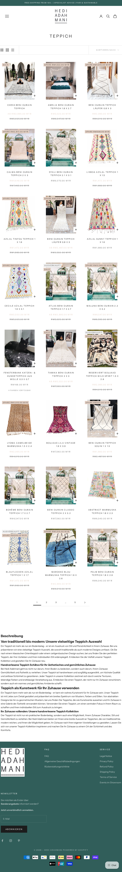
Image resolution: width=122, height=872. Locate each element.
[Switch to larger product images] (1, 50)
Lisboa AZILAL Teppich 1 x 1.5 (102, 173)
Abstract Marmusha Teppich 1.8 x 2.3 (102, 511)
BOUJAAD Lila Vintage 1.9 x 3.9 (61, 444)
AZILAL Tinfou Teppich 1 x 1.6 (20, 240)
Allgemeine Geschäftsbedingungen (62, 761)
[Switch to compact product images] (12, 50)
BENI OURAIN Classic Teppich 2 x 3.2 (61, 511)
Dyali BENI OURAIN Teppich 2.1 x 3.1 (61, 173)
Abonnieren (14, 829)
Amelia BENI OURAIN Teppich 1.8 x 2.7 (61, 106)
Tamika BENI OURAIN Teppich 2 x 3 (61, 374)
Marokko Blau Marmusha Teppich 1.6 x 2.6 (61, 575)
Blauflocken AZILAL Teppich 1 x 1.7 (19, 573)
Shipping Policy (107, 771)
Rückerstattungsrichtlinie (56, 766)
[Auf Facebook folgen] (2, 840)
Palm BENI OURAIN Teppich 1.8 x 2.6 (102, 573)
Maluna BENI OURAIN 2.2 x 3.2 (102, 307)
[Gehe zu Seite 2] (85, 602)
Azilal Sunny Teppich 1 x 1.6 (102, 240)
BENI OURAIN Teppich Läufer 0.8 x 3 (102, 106)
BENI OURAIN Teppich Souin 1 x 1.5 (102, 444)
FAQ (46, 756)
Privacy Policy (106, 761)
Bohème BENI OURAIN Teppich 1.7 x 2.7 (19, 511)
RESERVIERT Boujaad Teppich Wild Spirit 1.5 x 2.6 (102, 376)
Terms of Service (108, 777)
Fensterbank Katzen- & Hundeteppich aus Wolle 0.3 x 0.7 (20, 376)
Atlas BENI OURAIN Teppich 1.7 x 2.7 (61, 307)
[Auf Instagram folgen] (10, 840)
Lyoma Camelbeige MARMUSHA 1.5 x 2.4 (19, 444)
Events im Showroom (110, 782)
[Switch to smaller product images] (7, 50)
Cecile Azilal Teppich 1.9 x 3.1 (19, 307)
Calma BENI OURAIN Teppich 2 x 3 (19, 173)
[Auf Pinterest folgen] (18, 840)
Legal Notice (106, 756)
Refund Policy (106, 766)
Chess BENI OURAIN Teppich (19, 106)
